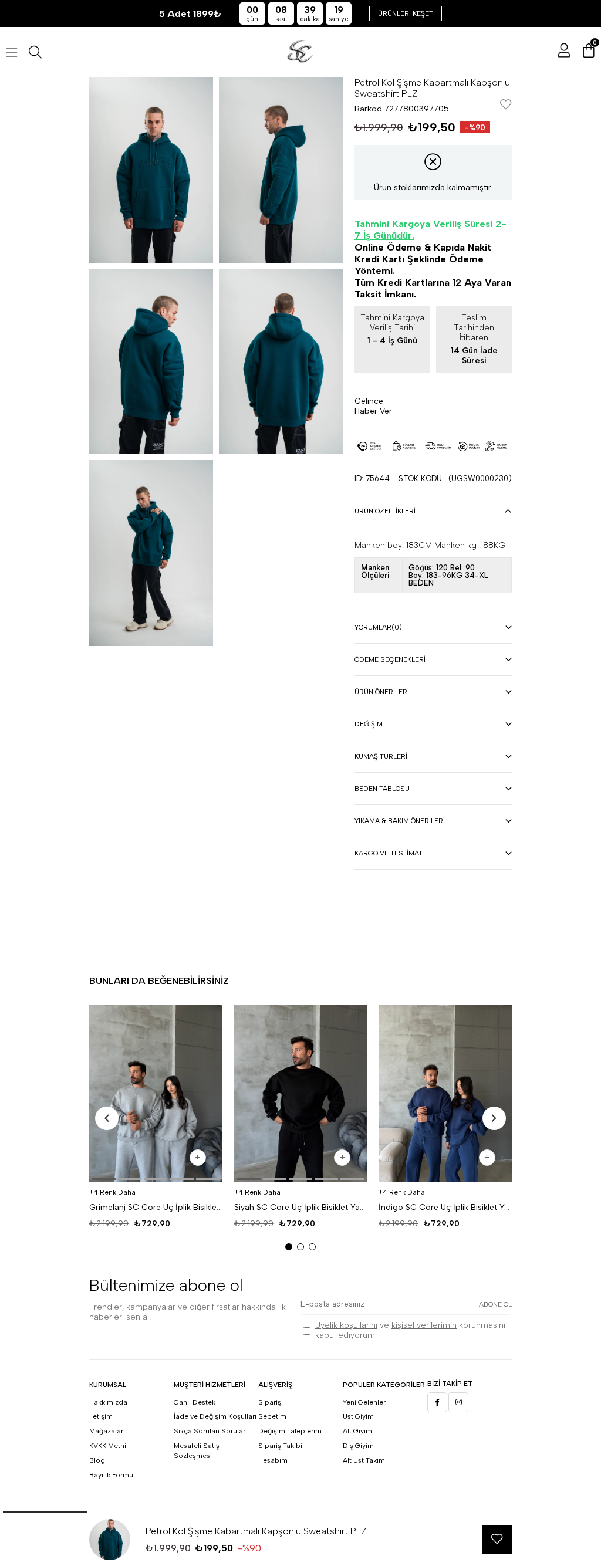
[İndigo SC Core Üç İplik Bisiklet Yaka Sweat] (445, 1093)
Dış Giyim (358, 1446)
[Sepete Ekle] (198, 1157)
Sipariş (269, 1402)
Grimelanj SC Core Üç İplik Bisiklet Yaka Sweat (155, 1207)
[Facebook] (437, 1402)
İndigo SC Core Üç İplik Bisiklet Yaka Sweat (445, 1207)
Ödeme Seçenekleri (390, 659)
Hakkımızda (108, 1402)
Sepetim (272, 1416)
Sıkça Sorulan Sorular (209, 1431)
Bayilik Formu (111, 1475)
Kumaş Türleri (380, 756)
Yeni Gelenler (364, 1402)
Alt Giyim (357, 1431)
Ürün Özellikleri (385, 511)
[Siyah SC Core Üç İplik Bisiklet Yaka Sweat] (300, 1093)
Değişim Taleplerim (290, 1431)
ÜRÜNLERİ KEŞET (405, 13)
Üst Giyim (358, 1416)
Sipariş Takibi (280, 1446)
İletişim (101, 1416)
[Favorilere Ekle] (506, 105)
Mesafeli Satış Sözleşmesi (197, 1451)
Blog (97, 1460)
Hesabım (273, 1460)
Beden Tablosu (382, 788)
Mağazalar (106, 1431)
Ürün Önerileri (381, 692)
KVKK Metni (107, 1446)
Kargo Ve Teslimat (388, 853)
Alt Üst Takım (364, 1460)
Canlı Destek (194, 1402)
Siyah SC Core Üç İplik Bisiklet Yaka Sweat (300, 1207)
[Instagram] (458, 1402)
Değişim (368, 724)
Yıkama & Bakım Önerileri (399, 821)
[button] (104, 1179)
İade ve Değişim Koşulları (215, 1416)
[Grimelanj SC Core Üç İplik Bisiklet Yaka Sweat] (155, 1093)
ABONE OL (495, 1304)
